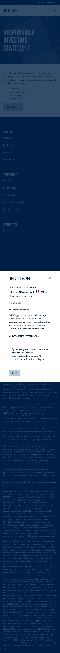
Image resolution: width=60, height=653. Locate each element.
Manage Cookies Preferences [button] (23, 336)
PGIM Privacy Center (34, 329)
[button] (49, 279)
